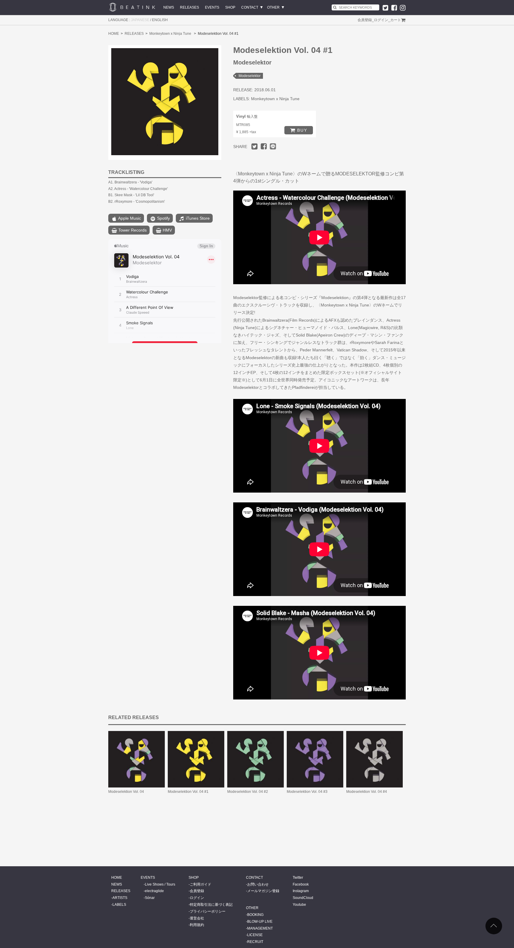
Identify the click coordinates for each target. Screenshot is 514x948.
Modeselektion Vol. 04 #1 (188, 792)
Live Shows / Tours (160, 884)
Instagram (301, 891)
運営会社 (197, 918)
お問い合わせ (258, 884)
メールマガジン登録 (263, 891)
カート (395, 20)
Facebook (301, 884)
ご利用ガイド (200, 884)
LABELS (119, 905)
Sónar (150, 898)
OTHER (273, 7)
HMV (167, 230)
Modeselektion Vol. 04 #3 (307, 792)
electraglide (154, 891)
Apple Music (129, 218)
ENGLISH (160, 20)
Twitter (298, 877)
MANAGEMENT (260, 928)
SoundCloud (303, 898)
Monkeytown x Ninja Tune (170, 34)
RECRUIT (255, 942)
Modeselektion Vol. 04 (126, 792)
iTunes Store (197, 218)
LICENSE (255, 935)
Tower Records (132, 230)
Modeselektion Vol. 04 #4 (366, 792)
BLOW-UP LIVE (259, 921)
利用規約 (197, 925)
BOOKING (255, 915)
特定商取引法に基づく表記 (211, 905)
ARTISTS (119, 898)
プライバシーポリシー (207, 911)
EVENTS (212, 7)
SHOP (230, 7)
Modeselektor (250, 76)
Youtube (299, 905)
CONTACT (249, 7)
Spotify (163, 218)
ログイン (381, 20)
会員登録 (365, 20)
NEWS (168, 7)
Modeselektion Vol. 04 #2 (247, 792)
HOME (113, 34)
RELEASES (189, 7)
